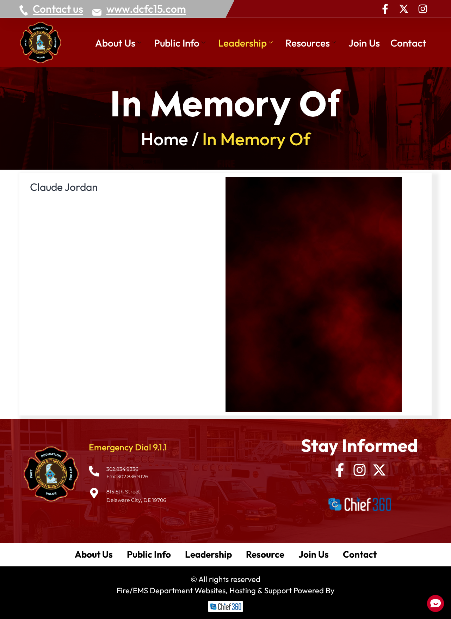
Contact (408, 43)
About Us (115, 43)
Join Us (364, 43)
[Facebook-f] (385, 9)
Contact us (58, 9)
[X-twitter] (404, 9)
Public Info (176, 43)
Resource (265, 554)
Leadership (242, 43)
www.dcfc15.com (146, 9)
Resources (307, 43)
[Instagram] (423, 9)
